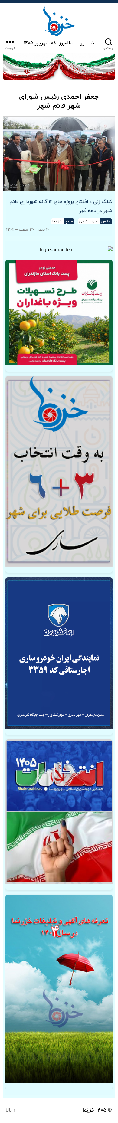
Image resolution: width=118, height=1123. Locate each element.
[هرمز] (59, 66)
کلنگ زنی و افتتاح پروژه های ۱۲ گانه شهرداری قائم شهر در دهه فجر (60, 206)
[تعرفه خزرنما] (59, 989)
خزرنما (89, 1110)
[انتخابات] (59, 471)
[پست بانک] (59, 312)
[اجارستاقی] (59, 653)
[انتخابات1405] (59, 811)
